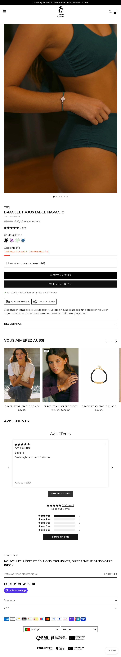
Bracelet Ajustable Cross (60, 406)
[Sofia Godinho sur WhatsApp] (29, 584)
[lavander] (12, 240)
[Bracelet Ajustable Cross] (60, 375)
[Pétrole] (23, 240)
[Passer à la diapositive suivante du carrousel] (114, 341)
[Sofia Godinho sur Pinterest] (20, 584)
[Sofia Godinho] (60, 11)
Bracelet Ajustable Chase (99, 406)
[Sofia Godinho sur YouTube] (34, 584)
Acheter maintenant (60, 284)
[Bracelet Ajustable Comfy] (22, 375)
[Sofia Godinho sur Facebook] (6, 584)
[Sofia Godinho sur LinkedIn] (15, 584)
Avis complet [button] (23, 482)
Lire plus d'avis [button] (60, 493)
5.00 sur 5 (68, 505)
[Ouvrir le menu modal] (4, 11)
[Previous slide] (8, 467)
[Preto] (6, 240)
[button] (11, 227)
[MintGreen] (17, 240)
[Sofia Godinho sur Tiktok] (24, 584)
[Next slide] (112, 467)
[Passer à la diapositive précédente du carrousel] (107, 341)
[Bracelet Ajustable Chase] (99, 375)
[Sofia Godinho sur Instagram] (10, 584)
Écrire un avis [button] (60, 536)
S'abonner (110, 574)
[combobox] (41, 629)
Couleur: (13, 234)
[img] (22, 444)
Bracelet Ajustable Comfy (22, 406)
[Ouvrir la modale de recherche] (110, 11)
